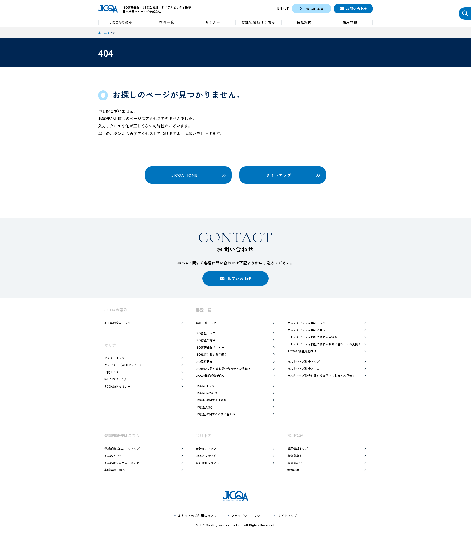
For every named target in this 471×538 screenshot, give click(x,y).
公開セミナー (113, 372)
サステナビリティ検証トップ (306, 323)
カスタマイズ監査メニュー (305, 368)
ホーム (102, 32)
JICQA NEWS (113, 455)
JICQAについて (206, 455)
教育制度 (293, 470)
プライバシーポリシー (247, 515)
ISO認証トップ (205, 333)
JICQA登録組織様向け (210, 375)
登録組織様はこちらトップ (122, 448)
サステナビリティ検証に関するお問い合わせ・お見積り (324, 344)
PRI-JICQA (313, 8)
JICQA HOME (184, 175)
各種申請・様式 (114, 470)
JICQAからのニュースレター (123, 463)
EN (279, 8)
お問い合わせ (356, 8)
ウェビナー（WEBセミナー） (123, 365)
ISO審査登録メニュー (210, 347)
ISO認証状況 (204, 361)
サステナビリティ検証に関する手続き (312, 337)
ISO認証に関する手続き (211, 354)
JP (287, 8)
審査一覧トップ (206, 323)
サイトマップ (278, 175)
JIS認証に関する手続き (211, 400)
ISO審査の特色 (205, 340)
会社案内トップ (206, 448)
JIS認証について (207, 393)
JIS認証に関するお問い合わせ (216, 414)
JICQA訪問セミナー (117, 386)
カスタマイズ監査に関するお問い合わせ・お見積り (321, 375)
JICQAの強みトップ (117, 323)
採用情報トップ (297, 448)
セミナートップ (114, 358)
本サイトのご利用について (197, 515)
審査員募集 (294, 455)
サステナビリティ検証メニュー (307, 330)
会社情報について (207, 463)
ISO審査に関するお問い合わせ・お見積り (223, 368)
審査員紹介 (294, 463)
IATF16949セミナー (117, 379)
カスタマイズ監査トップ (303, 361)
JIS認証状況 (204, 407)
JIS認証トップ (205, 386)
